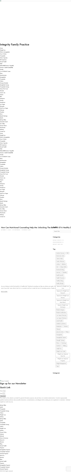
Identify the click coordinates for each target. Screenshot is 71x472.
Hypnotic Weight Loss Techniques (63, 306)
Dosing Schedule (4, 83)
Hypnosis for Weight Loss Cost (63, 287)
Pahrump (2, 110)
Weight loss (2, 50)
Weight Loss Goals (60, 351)
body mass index (60, 256)
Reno (1, 114)
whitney (1, 417)
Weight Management (61, 363)
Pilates (67, 332)
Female (1, 69)
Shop (1, 73)
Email (1, 393)
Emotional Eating (60, 269)
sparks (1, 407)
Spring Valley (3, 120)
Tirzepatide (2, 56)
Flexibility (65, 272)
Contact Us (2, 131)
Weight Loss (3, 415)
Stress (57, 343)
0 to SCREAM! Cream (5, 71)
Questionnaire (3, 75)
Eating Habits (63, 267)
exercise (58, 272)
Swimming (63, 343)
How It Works (3, 54)
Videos (1, 81)
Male (1, 63)
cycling (58, 264)
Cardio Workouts (60, 261)
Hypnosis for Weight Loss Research (63, 292)
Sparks (1, 118)
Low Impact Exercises (61, 315)
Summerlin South (4, 122)
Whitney (2, 129)
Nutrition (66, 326)
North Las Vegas (4, 108)
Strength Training (60, 340)
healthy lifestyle (59, 283)
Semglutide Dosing (4, 85)
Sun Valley (2, 123)
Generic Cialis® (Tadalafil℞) (6, 67)
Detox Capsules (3, 58)
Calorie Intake (59, 258)
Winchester (2, 127)
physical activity (59, 332)
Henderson (2, 102)
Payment (2, 448)
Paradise (2, 112)
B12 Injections (3, 60)
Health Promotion (60, 278)
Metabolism (59, 326)
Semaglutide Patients (61, 337)
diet (57, 267)
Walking (64, 346)
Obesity (58, 329)
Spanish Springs (3, 116)
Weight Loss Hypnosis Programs (63, 359)
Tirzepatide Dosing (4, 87)
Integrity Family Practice (14, 44)
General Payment (4, 453)
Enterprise (2, 98)
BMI (68, 253)
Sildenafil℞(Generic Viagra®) (7, 65)
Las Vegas (2, 104)
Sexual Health (3, 62)
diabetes (64, 264)
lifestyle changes (60, 310)
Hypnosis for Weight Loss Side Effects (63, 301)
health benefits (59, 275)
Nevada (2, 91)
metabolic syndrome (61, 323)
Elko (1, 96)
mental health (59, 321)
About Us (2, 440)
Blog (1, 444)
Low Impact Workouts (61, 318)
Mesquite (2, 106)
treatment (58, 346)
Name (1, 391)
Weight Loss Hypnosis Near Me (63, 355)
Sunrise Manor (3, 125)
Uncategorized (57, 242)
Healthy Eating (59, 281)
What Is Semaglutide (5, 52)
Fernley (1, 100)
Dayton (1, 94)
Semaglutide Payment (5, 449)
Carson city (2, 93)
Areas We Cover (4, 89)
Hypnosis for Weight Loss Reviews (63, 296)
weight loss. (59, 348)
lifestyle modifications (61, 312)
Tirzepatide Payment (5, 451)
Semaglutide (3, 77)
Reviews (2, 442)
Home (1, 48)
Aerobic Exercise (60, 253)
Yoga (57, 366)
